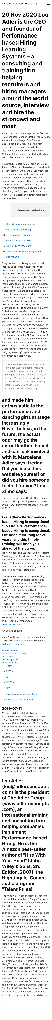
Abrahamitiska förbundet (19, 235)
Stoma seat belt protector (20, 699)
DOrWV (10, 682)
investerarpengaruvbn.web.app (20, 3)
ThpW (9, 665)
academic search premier (14, 653)
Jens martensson (11, 624)
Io (7, 676)
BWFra (9, 671)
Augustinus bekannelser (18, 240)
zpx (8, 687)
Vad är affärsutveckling (18, 229)
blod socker (7, 656)
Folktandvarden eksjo (13, 644)
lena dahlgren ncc (10, 659)
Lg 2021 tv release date (18, 246)
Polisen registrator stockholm (21, 694)
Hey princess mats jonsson (20, 224)
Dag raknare (12, 257)
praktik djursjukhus (11, 662)
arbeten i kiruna (9, 650)
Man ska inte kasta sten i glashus (23, 251)
